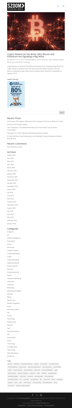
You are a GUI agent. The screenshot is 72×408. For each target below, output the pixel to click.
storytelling (59, 379)
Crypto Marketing (13, 260)
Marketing (56, 59)
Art (8, 235)
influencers (10, 282)
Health (9, 275)
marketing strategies (13, 376)
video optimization (47, 382)
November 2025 (12, 180)
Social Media (18, 62)
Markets (61, 59)
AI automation (43, 364)
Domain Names (12, 266)
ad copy (10, 364)
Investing (10, 285)
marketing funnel (52, 373)
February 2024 (12, 220)
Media (9, 297)
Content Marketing (13, 254)
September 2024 (12, 205)
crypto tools (37, 370)
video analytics (27, 382)
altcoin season (22, 367)
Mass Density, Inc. (43, 403)
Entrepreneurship (13, 272)
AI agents (36, 364)
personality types (49, 376)
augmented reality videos (34, 367)
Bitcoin (39, 59)
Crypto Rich (12, 59)
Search (62, 112)
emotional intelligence (47, 370)
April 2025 (10, 199)
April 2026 (10, 164)
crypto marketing (28, 370)
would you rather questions (23, 385)
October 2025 (11, 183)
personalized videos (13, 379)
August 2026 (11, 155)
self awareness (34, 379)
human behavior (12, 373)
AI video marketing (12, 367)
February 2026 (12, 171)
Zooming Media (24, 398)
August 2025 (11, 189)
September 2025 (12, 186)
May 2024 (10, 217)
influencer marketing (23, 373)
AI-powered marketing (26, 364)
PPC (8, 313)
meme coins (23, 376)
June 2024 (10, 214)
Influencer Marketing (14, 278)
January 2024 (11, 224)
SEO (8, 334)
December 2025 (12, 177)
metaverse (30, 376)
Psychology (11, 319)
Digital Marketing (13, 263)
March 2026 (11, 168)
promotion (26, 379)
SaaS (8, 328)
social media (47, 379)
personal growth (39, 376)
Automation (11, 241)
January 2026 (11, 174)
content (10, 370)
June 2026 (10, 158)
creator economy (17, 370)
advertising (16, 364)
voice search (11, 385)
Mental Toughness (13, 303)
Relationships (11, 322)
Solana (53, 379)
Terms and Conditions (35, 405)
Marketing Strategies (14, 291)
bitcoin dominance (47, 367)
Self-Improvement (13, 331)
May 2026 (10, 161)
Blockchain (45, 59)
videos (55, 382)
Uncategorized (12, 347)
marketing (43, 373)
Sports (9, 341)
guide (56, 370)
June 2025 (10, 196)
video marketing (37, 382)
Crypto (50, 59)
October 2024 (11, 202)
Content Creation (13, 250)
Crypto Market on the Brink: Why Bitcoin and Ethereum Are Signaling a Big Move (30, 55)
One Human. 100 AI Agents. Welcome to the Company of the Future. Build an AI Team (35, 121)
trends (15, 382)
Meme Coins (10, 62)
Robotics (10, 325)
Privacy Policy (49, 405)
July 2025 (10, 192)
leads (38, 373)
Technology (26, 62)
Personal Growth (12, 310)
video (20, 382)
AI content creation (53, 364)
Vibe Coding (11, 350)
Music (9, 306)
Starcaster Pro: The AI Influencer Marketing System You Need (27, 133)
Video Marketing (12, 353)
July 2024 (10, 211)
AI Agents (10, 232)
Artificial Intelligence (30, 59)
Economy (10, 269)
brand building (57, 367)
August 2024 (11, 208)
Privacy (9, 316)
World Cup (10, 356)
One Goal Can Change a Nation (17, 124)
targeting (10, 382)
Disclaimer (22, 405)
